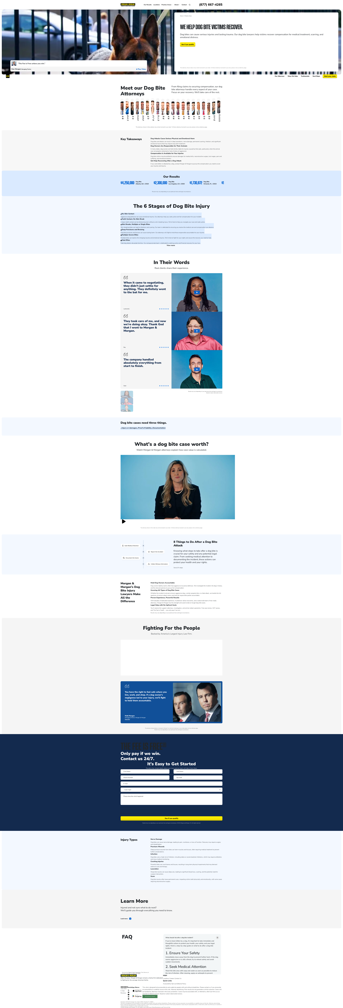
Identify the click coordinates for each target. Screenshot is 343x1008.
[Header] (128, 5)
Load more (124, 919)
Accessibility (167, 984)
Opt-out (173, 984)
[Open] (190, 5)
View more (171, 245)
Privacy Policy (151, 1007)
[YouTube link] (128, 994)
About (176, 5)
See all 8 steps (178, 568)
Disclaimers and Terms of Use (162, 1007)
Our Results (148, 5)
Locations (156, 5)
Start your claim (330, 76)
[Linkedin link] (128, 999)
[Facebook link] (128, 992)
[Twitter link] (128, 990)
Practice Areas (166, 5)
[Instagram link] (128, 997)
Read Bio (127, 719)
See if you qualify (188, 44)
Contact (184, 5)
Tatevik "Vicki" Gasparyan (134, 972)
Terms (142, 813)
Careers (171, 978)
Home (181, 16)
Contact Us (178, 978)
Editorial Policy (181, 984)
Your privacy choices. (150, 996)
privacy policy (158, 813)
